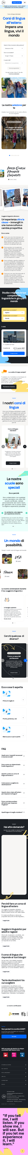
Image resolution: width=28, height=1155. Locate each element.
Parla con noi (16, 2)
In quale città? (7, 60)
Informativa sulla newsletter (12, 1099)
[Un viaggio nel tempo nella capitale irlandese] (9, 155)
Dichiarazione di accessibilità (13, 1097)
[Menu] (25, 2)
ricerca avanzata (14, 74)
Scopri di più (13, 353)
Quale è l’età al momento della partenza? (14, 45)
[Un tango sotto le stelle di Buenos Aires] (18, 155)
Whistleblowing (22, 1099)
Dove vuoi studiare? (9, 52)
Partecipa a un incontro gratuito (14, 7)
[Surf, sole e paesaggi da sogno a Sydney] (15, 155)
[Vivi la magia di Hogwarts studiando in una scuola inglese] (12, 155)
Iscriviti (14, 1036)
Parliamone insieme (9, 386)
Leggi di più (6, 920)
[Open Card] (14, 144)
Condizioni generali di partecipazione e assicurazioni (15, 1094)
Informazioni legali (10, 1091)
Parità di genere (10, 1101)
